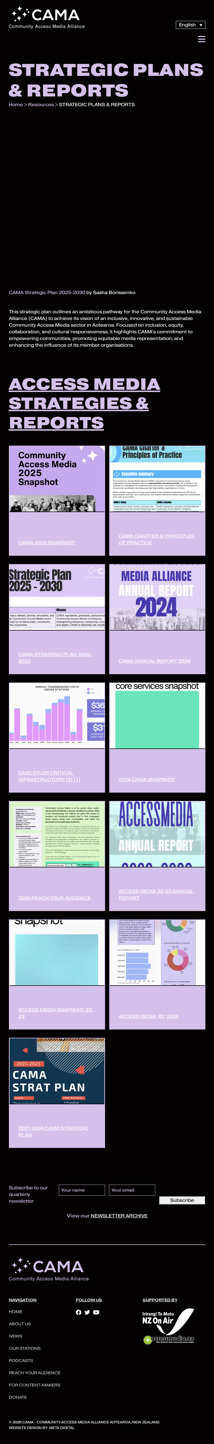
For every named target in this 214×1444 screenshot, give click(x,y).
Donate (18, 1397)
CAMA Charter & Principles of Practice (156, 539)
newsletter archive (119, 1216)
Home (15, 1311)
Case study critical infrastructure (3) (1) (49, 776)
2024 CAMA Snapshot (147, 779)
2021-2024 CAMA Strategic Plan (53, 1132)
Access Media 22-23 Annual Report (156, 895)
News (15, 1336)
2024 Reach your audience (54, 898)
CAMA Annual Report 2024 (154, 661)
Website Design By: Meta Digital (41, 1428)
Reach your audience (34, 1373)
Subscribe (182, 1200)
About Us (20, 1324)
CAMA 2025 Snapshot (46, 542)
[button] (201, 39)
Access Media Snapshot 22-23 (56, 1013)
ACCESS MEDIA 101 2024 (148, 1016)
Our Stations (24, 1348)
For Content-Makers (34, 1385)
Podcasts (21, 1360)
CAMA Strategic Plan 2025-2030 (47, 292)
